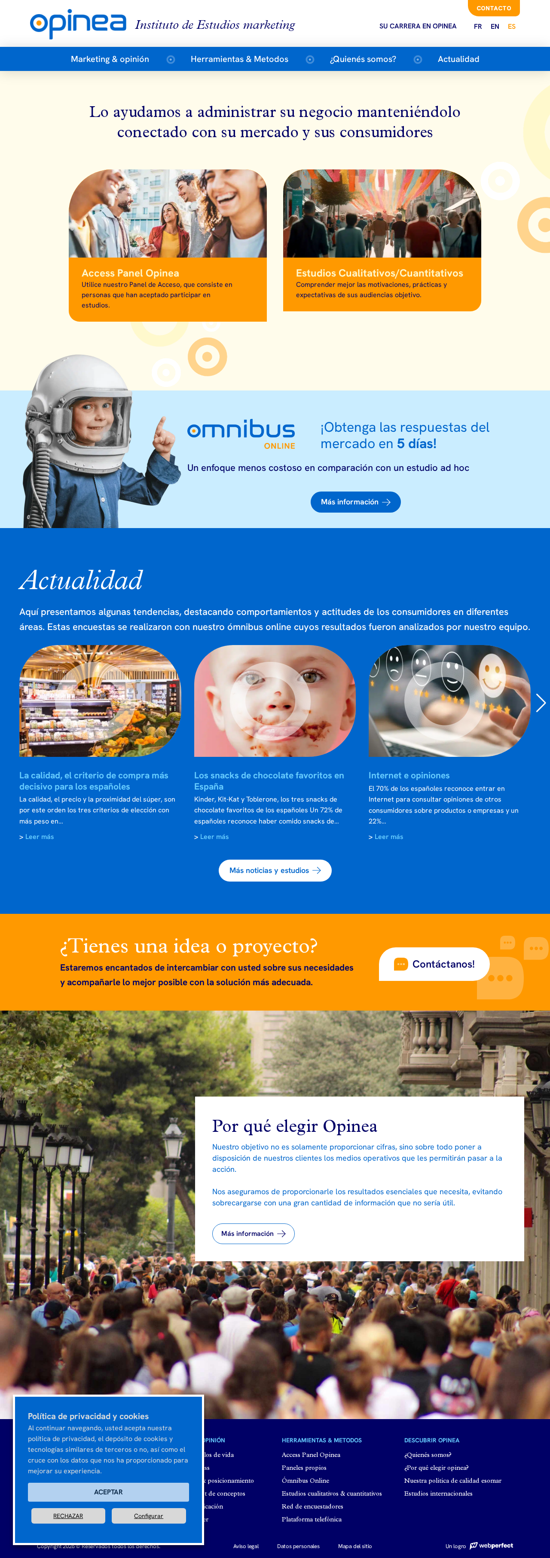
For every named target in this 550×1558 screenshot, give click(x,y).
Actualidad (459, 59)
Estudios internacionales (438, 1494)
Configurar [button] (148, 1516)
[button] (356, 502)
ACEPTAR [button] (108, 1492)
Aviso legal (246, 1546)
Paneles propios (304, 1468)
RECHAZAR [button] (68, 1516)
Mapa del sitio (355, 1546)
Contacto (494, 8)
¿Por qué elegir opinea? (436, 1468)
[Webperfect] (490, 1546)
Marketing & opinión (110, 59)
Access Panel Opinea (311, 1455)
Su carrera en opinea (418, 26)
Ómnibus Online (305, 1481)
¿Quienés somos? (363, 59)
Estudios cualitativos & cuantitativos (332, 1494)
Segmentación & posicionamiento (206, 1481)
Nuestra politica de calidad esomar (452, 1481)
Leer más (39, 836)
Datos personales (298, 1546)
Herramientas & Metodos (239, 59)
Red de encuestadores (312, 1507)
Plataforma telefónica (312, 1520)
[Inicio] (82, 23)
